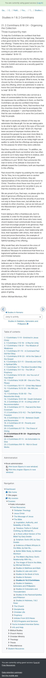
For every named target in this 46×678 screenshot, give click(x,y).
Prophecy (18, 615)
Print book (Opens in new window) (23, 467)
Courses (10, 10)
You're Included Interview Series (25, 624)
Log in (39, 3)
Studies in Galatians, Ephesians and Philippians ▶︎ (23, 322)
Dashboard (4, 10)
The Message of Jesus (23, 516)
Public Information (16, 10)
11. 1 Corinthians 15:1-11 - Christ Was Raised (22, 386)
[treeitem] (23, 468)
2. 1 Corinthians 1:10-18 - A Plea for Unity (21, 343)
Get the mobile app (10, 675)
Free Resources (24, 10)
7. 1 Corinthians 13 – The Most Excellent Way (22, 367)
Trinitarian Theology (22, 510)
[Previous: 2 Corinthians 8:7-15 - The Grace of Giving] (3, 309)
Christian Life (19, 612)
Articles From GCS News (24, 618)
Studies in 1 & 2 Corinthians (39, 10)
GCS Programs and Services (26, 621)
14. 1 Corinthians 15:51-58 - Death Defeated (22, 399)
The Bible (31, 10)
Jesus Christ (19, 513)
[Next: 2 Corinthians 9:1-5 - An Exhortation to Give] (43, 309)
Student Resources (16, 649)
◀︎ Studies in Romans (14, 312)
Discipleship (19, 609)
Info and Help (17, 627)
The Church (19, 606)
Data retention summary (12, 672)
